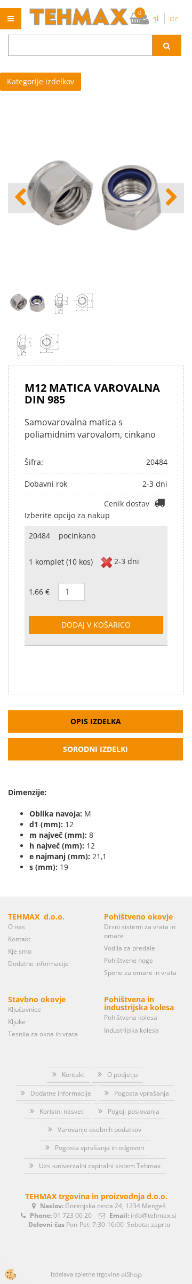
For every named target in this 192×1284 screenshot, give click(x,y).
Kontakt (19, 939)
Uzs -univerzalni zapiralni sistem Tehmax (100, 1165)
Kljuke (17, 1021)
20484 (39, 535)
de (174, 18)
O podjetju (122, 1074)
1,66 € (39, 591)
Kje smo (19, 951)
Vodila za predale (129, 948)
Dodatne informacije (38, 963)
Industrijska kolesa (131, 1030)
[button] (170, 198)
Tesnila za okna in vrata (43, 1034)
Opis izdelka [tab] (95, 721)
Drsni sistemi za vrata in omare (139, 931)
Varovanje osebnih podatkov (99, 1129)
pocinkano (77, 535)
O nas (16, 926)
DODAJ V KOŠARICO (96, 625)
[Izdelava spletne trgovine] (131, 1274)
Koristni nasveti (62, 1111)
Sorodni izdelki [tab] (95, 749)
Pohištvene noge (128, 960)
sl (156, 18)
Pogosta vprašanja (141, 1093)
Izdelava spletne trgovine (85, 1274)
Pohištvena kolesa (130, 1017)
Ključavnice (24, 1009)
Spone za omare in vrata (140, 972)
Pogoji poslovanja (133, 1111)
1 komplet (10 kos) (61, 562)
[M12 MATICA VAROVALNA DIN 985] (37, 343)
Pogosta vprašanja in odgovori (100, 1147)
